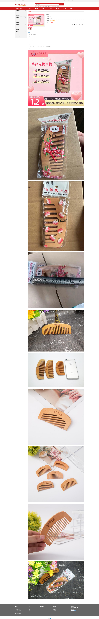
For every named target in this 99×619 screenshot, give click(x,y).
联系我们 (73, 0)
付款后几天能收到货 (18, 610)
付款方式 (64, 8)
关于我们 (69, 0)
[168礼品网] (21, 6)
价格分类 (36, 8)
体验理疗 (17, 17)
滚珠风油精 (40, 6)
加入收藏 (65, 0)
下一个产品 (81, 24)
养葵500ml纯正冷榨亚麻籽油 (46, 6)
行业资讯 (57, 8)
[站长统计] (49, 618)
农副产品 (17, 31)
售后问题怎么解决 (18, 613)
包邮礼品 (43, 8)
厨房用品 (17, 15)
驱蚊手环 (36, 6)
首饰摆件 (17, 29)
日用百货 (17, 10)
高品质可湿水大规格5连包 (55, 6)
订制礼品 (50, 8)
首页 (30, 8)
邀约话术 (54, 609)
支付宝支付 (29, 610)
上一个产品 (74, 24)
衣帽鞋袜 (17, 24)
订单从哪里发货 (17, 609)
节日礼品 (17, 36)
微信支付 (29, 609)
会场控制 (54, 610)
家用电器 (17, 22)
